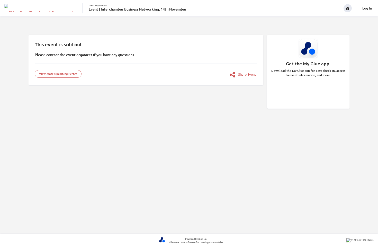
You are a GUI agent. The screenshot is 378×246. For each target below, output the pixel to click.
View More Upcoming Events (58, 74)
